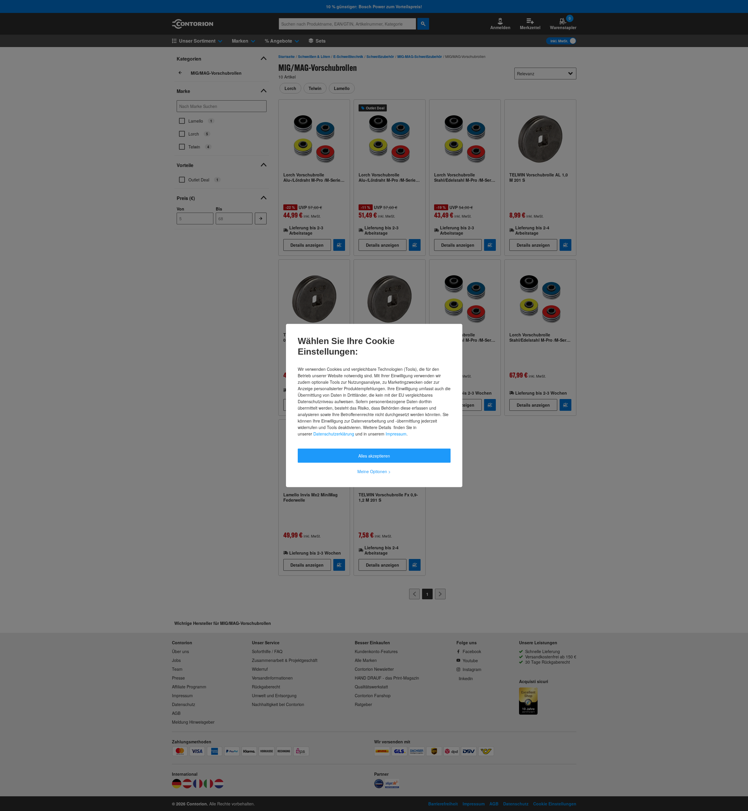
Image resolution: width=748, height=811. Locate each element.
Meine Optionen (374, 471)
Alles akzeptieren (374, 456)
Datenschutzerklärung (333, 434)
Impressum (396, 434)
